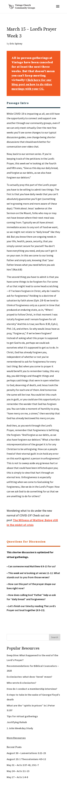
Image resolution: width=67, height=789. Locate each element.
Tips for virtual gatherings (22, 716)
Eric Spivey (16, 43)
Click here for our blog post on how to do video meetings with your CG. (32, 84)
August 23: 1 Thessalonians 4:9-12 (26, 759)
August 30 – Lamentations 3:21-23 (26, 753)
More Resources (16, 737)
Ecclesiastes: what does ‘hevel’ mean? (29, 676)
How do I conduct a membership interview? (32, 688)
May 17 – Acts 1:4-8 (17, 777)
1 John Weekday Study (20, 728)
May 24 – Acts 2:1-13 (18, 771)
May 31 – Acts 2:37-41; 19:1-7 (23, 765)
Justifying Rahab (17, 722)
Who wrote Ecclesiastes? (21, 682)
